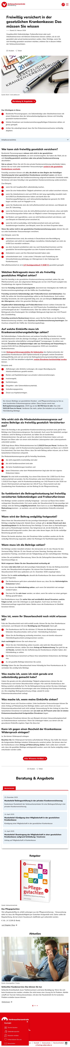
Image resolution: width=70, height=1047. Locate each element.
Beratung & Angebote (22, 101)
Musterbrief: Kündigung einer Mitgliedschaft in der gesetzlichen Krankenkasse (32, 818)
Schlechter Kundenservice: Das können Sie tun (21, 987)
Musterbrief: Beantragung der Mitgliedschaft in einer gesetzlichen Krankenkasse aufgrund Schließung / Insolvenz (32, 835)
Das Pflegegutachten (10, 909)
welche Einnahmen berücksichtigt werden (50, 359)
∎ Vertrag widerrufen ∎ (44, 1045)
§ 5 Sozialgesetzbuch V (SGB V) (36, 265)
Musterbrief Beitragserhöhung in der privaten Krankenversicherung (33, 800)
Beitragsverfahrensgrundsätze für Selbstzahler (25, 352)
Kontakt (36, 1043)
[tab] (32, 1005)
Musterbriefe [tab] (9, 788)
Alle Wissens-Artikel (34, 758)
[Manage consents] (66, 1043)
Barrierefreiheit (58, 1043)
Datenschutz (46, 1043)
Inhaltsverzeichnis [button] (8, 140)
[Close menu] (27, 1021)
